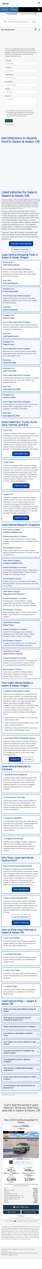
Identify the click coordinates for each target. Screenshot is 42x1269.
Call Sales (27, 759)
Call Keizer (14, 9)
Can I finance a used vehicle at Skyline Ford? (17, 1034)
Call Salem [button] (4, 9)
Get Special (22, 1207)
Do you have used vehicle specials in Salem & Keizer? (19, 1078)
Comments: (8, 96)
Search (34, 21)
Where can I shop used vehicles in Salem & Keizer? (19, 1010)
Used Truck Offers (21, 486)
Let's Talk (8, 121)
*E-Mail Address (9, 74)
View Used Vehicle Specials (21, 244)
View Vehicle (12, 1212)
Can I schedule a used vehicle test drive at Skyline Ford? (19, 1086)
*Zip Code (7, 88)
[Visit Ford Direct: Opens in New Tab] (14, 1254)
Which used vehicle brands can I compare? (19, 1026)
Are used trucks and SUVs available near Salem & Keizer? (18, 1052)
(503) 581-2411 (22, 1162)
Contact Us (15, 759)
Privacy (26, 1249)
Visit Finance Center (10, 336)
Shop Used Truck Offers (12, 389)
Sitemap (21, 1249)
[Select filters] (35, 30)
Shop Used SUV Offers (11, 416)
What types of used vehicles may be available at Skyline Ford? (17, 1019)
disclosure (21, 1216)
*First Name (8, 60)
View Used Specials (10, 283)
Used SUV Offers (21, 518)
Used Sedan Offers (21, 454)
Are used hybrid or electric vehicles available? (16, 1060)
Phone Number (9, 81)
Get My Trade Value (21, 917)
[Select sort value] (38, 29)
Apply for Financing (21, 249)
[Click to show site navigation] (39, 9)
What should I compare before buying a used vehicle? (18, 1069)
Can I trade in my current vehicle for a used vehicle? (19, 1043)
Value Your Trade (9, 362)
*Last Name (8, 67)
